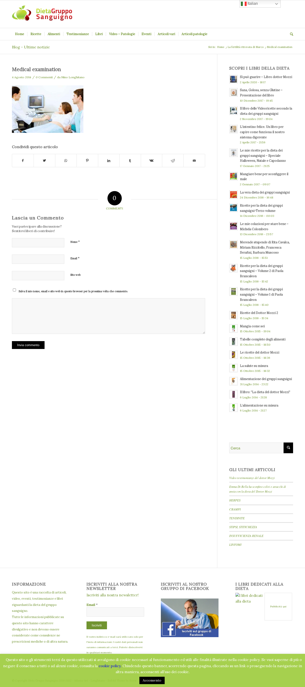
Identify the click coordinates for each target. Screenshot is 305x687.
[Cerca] (290, 34)
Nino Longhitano (73, 77)
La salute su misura (254, 366)
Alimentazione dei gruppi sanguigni (266, 379)
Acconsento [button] (152, 680)
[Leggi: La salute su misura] (233, 368)
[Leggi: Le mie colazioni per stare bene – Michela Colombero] (233, 226)
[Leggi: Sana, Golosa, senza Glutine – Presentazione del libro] (233, 92)
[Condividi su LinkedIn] (108, 160)
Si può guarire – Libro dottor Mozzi (266, 77)
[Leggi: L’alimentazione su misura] (233, 407)
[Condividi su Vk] (151, 160)
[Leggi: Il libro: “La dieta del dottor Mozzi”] (233, 394)
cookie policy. (110, 666)
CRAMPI (235, 509)
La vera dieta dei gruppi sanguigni (265, 192)
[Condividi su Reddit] (172, 160)
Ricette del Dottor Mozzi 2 (259, 313)
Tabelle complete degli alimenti (262, 339)
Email (75, 258)
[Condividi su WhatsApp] (65, 160)
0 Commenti (44, 77)
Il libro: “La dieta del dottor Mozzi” (265, 392)
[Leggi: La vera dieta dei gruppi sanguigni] (233, 194)
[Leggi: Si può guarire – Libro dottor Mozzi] (233, 79)
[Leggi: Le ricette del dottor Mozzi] (233, 354)
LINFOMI (235, 544)
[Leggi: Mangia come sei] (233, 328)
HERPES (234, 500)
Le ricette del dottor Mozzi (259, 352)
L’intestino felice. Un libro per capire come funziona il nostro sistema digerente (262, 132)
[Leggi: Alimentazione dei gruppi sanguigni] (233, 381)
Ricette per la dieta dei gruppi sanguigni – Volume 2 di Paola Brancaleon (261, 271)
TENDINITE (237, 518)
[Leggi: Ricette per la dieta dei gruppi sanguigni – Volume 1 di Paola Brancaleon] (233, 291)
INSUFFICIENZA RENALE (246, 536)
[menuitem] (19, 34)
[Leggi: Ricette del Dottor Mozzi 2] (233, 315)
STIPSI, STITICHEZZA (243, 527)
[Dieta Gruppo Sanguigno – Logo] (42, 14)
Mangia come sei (252, 326)
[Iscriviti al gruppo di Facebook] (190, 636)
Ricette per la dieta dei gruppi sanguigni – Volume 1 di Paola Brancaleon (261, 294)
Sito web (75, 274)
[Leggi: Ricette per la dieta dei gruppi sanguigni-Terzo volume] (233, 207)
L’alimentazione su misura (259, 405)
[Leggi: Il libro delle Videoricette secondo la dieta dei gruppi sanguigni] (233, 110)
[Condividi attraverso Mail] (194, 160)
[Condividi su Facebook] (23, 160)
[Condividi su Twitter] (44, 160)
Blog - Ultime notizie (31, 47)
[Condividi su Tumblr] (130, 160)
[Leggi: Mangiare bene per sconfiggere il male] (233, 176)
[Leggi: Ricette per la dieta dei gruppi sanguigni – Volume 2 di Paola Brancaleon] (233, 268)
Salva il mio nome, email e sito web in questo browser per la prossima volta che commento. (73, 291)
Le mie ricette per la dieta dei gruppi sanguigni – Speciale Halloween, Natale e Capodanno (263, 155)
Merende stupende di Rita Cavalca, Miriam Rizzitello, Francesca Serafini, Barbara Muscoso (265, 247)
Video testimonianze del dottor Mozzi (252, 478)
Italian (252, 3)
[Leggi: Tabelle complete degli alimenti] (233, 341)
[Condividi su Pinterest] (87, 160)
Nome (75, 242)
